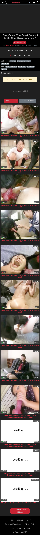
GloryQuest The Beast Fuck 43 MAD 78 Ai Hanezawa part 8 (20, 276)
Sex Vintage (5, 63)
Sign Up (20, 520)
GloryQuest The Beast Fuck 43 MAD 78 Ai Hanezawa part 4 (20, 171)
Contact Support (23, 528)
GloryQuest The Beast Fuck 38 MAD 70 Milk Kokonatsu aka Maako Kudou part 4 (20, 416)
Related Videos (11, 101)
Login (29, 520)
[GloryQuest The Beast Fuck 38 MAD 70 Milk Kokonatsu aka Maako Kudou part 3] (20, 460)
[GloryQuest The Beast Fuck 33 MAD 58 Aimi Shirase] (20, 490)
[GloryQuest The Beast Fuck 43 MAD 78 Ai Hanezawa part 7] (20, 224)
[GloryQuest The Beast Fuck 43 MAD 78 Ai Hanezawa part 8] (20, 259)
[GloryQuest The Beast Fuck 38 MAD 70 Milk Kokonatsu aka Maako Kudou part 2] (20, 431)
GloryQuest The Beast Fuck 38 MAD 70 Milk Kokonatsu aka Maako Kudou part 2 (20, 445)
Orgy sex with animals (24, 61)
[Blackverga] (17, 2)
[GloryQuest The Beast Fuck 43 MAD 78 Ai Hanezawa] (20, 364)
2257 (12, 528)
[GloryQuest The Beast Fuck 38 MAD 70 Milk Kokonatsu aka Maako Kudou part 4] (20, 399)
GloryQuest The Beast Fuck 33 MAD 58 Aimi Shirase (20, 503)
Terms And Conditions (13, 524)
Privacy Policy (30, 524)
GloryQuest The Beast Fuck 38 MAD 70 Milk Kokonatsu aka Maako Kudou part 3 (20, 474)
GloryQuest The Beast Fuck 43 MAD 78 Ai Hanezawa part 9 (20, 311)
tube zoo (4, 69)
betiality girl (30, 66)
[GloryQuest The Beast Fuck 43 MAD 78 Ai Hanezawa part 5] (20, 189)
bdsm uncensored (11, 66)
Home (11, 520)
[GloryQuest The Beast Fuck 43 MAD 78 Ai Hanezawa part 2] (20, 329)
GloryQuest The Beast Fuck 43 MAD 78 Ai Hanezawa (20, 380)
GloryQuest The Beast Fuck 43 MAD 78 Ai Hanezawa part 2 (20, 346)
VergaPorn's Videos (27, 101)
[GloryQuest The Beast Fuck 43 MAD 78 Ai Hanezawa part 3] (20, 119)
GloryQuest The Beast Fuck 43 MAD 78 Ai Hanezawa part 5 (20, 206)
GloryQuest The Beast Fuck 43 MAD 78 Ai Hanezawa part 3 (20, 136)
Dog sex (13, 61)
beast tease (21, 66)
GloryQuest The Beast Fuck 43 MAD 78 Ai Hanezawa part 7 (20, 241)
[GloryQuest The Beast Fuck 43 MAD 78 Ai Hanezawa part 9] (20, 294)
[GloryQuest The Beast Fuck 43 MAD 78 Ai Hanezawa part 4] (20, 154)
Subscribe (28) (20, 42)
